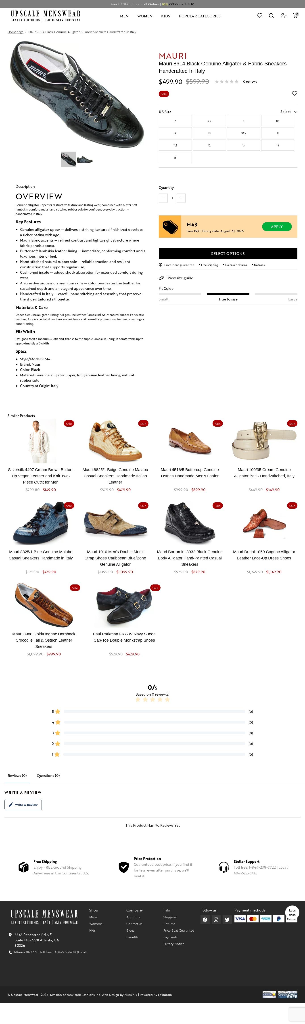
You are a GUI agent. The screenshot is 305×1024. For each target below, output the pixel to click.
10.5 (243, 133)
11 (278, 133)
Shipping (169, 917)
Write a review (26, 805)
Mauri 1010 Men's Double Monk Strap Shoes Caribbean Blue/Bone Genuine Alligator (115, 558)
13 (243, 145)
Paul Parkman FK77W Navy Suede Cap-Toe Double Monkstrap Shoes (124, 637)
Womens (95, 924)
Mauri (173, 55)
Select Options (228, 253)
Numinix (130, 995)
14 (278, 145)
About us (133, 917)
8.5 (277, 121)
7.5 (209, 121)
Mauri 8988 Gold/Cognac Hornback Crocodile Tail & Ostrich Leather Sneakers (43, 640)
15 (175, 157)
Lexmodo (165, 995)
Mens (93, 917)
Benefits (132, 937)
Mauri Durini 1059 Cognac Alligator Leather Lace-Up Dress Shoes (264, 555)
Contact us (134, 924)
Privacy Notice (173, 944)
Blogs (130, 930)
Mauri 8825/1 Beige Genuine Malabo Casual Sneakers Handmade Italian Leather (115, 475)
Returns (169, 924)
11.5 (175, 145)
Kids (92, 930)
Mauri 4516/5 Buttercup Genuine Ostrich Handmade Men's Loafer (190, 472)
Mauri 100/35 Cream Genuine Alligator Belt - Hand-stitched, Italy (264, 472)
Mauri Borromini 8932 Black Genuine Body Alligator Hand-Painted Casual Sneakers (190, 558)
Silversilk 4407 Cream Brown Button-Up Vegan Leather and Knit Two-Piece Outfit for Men (41, 475)
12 (209, 145)
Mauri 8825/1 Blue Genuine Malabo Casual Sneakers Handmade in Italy (41, 555)
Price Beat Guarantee (178, 930)
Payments (170, 937)
